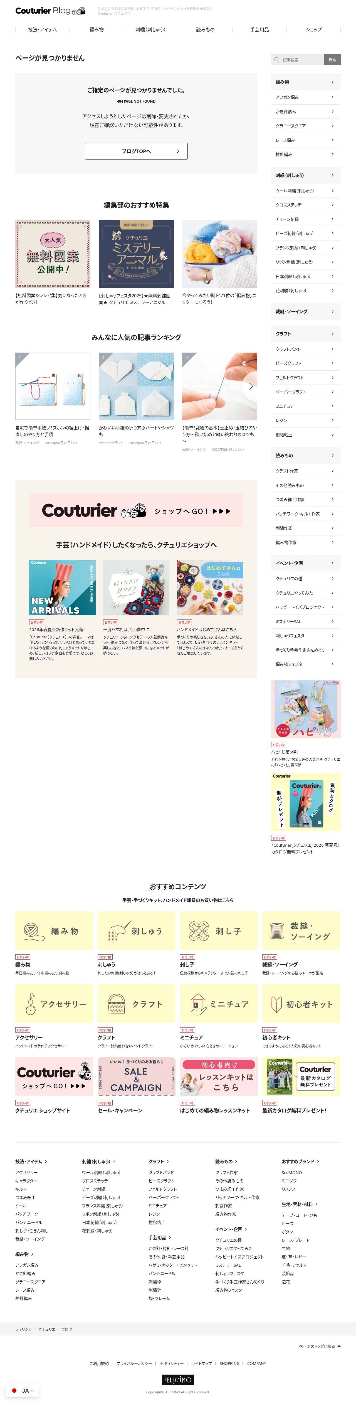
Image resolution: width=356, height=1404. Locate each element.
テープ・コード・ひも (299, 1215)
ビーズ (287, 1223)
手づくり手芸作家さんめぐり (300, 650)
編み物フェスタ (289, 664)
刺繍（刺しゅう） (150, 29)
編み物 (97, 29)
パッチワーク (26, 1214)
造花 (286, 1281)
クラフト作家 (287, 471)
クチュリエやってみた (294, 593)
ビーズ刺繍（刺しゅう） (295, 233)
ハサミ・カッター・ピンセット (173, 1265)
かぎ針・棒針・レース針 (169, 1248)
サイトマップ (202, 1363)
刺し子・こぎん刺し (31, 1230)
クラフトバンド (288, 349)
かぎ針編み (286, 111)
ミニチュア (285, 406)
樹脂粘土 (284, 434)
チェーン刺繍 (287, 219)
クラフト (283, 334)
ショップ (314, 29)
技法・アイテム (42, 29)
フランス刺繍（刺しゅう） (296, 248)
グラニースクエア (291, 125)
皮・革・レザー (294, 1256)
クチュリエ (46, 1329)
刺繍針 (155, 1290)
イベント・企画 (289, 563)
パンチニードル (28, 1222)
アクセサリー (26, 1172)
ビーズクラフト (288, 363)
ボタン (287, 1231)
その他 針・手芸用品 (167, 1256)
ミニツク (289, 1180)
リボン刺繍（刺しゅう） (295, 262)
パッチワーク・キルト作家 (298, 514)
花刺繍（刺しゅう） (291, 290)
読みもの (205, 29)
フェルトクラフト (290, 377)
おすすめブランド (298, 1161)
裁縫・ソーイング (291, 311)
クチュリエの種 (289, 578)
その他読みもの (290, 485)
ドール (21, 1205)
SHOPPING (229, 1363)
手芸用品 (259, 29)
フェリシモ (23, 1329)
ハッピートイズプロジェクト (300, 607)
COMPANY (256, 1363)
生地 (286, 1248)
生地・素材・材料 (297, 1204)
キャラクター (26, 1180)
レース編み (285, 140)
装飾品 (288, 1273)
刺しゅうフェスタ (290, 635)
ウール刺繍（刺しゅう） (295, 190)
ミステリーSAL (288, 621)
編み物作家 (286, 542)
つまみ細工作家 (290, 499)
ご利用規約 (99, 1363)
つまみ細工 (25, 1197)
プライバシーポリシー (134, 1363)
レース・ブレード (296, 1240)
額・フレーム (159, 1298)
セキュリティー (172, 1363)
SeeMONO (292, 1172)
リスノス (289, 1189)
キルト (20, 1189)
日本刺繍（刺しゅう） (293, 276)
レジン (281, 420)
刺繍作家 (284, 528)
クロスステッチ (289, 205)
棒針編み (284, 154)
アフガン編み (287, 97)
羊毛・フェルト (294, 1265)
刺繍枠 (155, 1281)
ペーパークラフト (291, 391)
